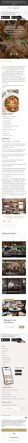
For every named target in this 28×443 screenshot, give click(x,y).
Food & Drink (14, 24)
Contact (3, 364)
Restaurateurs (4, 348)
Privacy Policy (16, 440)
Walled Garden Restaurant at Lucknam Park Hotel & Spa (13, 398)
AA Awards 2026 (5, 362)
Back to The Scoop (7, 61)
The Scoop (4, 355)
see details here (17, 191)
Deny (14, 433)
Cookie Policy (10, 440)
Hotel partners (5, 350)
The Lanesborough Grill (6, 394)
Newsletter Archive (6, 357)
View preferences (14, 437)
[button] (26, 417)
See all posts (13, 237)
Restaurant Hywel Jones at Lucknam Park (10, 389)
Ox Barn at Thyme (6, 392)
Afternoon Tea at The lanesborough (9, 396)
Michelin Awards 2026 (6, 359)
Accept (14, 430)
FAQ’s (3, 353)
